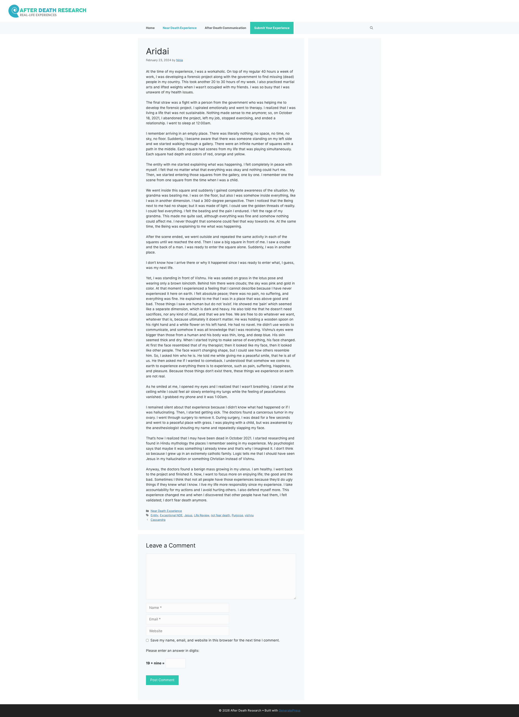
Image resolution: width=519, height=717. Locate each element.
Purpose (237, 515)
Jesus (188, 515)
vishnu (249, 515)
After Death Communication (225, 28)
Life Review (201, 515)
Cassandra (158, 519)
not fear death (220, 515)
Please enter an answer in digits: (172, 651)
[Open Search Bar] (371, 28)
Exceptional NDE (171, 515)
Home (150, 28)
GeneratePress (289, 710)
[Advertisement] (344, 107)
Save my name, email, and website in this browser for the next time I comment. (215, 640)
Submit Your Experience (272, 28)
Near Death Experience (180, 28)
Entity (154, 515)
